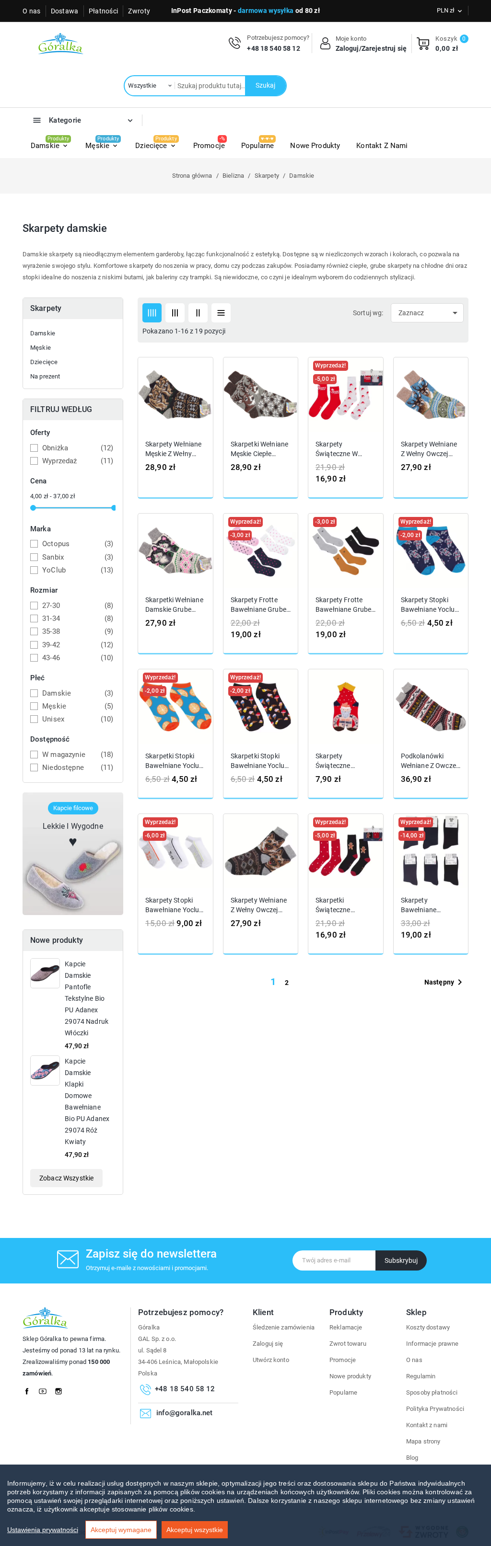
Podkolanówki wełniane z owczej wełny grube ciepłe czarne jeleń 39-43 (430, 761)
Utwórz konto (271, 1359)
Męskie (40, 347)
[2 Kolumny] (198, 312)
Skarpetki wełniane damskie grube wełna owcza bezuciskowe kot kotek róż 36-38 (174, 605)
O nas (32, 11)
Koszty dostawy (428, 1327)
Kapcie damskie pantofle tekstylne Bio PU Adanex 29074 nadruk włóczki (86, 998)
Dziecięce (44, 362)
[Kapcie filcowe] (73, 853)
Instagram (61, 1389)
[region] (245, 1505)
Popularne (343, 1392)
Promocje (342, 1359)
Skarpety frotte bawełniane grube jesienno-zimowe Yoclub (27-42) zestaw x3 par (343, 605)
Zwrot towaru (347, 1343)
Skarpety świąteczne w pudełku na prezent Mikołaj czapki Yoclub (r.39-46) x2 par (341, 449)
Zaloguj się (268, 1343)
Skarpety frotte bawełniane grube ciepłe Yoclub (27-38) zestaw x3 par (259, 605)
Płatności (103, 11)
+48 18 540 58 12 (273, 48)
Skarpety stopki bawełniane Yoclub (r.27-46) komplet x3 (174, 905)
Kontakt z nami (426, 1425)
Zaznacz (429, 313)
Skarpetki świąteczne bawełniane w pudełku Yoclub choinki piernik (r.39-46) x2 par (341, 905)
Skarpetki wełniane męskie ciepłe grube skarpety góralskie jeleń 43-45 (260, 449)
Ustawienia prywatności (42, 1530)
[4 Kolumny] (152, 312)
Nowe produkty (350, 1376)
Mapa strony (423, 1441)
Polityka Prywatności (435, 1408)
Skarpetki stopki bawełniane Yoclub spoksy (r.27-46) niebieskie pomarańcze (174, 761)
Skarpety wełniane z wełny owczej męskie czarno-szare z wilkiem (259, 905)
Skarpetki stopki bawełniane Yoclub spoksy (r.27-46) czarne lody (260, 761)
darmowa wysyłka (266, 10)
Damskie (42, 333)
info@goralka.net (184, 1413)
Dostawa (65, 11)
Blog (412, 1457)
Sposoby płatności (432, 1392)
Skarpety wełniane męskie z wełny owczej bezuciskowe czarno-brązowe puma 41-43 (173, 449)
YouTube (45, 1389)
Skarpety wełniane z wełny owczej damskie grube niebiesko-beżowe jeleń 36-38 (429, 449)
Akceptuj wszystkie (194, 1530)
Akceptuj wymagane (121, 1530)
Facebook (30, 1389)
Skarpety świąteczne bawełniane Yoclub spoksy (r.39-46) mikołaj (345, 761)
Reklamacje (345, 1327)
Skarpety (45, 308)
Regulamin (420, 1376)
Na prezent (45, 376)
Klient (263, 1312)
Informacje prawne (432, 1343)
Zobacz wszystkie (66, 1178)
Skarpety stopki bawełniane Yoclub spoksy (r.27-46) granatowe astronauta (430, 605)
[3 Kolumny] (175, 312)
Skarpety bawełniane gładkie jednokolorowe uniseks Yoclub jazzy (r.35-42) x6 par (430, 905)
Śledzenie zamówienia (284, 1327)
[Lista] (221, 312)
